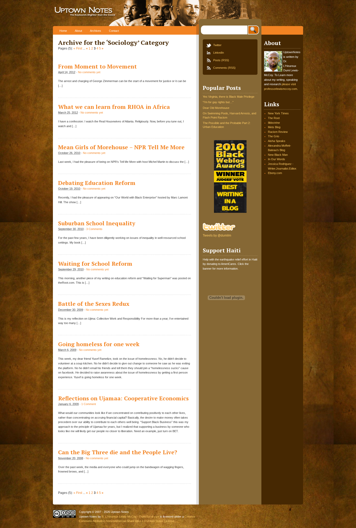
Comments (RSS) (224, 67)
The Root (274, 118)
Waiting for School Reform (95, 263)
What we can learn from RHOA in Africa (114, 106)
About (78, 30)
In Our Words (276, 159)
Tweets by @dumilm (217, 235)
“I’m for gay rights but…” (218, 102)
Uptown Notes (102, 13)
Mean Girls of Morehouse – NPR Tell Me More (121, 147)
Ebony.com (275, 173)
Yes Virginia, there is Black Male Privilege (228, 96)
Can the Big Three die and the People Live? (117, 452)
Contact (114, 30)
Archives (95, 30)
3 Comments (94, 229)
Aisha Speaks (276, 140)
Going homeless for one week (98, 344)
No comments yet (89, 72)
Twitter (217, 45)
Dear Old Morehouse (216, 107)
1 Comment (88, 404)
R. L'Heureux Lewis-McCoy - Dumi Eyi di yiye (130, 516)
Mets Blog (274, 127)
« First (77, 48)
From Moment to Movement (97, 66)
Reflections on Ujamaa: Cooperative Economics (123, 398)
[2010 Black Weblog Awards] (230, 212)
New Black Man (278, 154)
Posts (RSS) (221, 60)
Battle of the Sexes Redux (93, 303)
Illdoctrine (274, 122)
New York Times (278, 113)
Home (63, 30)
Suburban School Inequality (96, 223)
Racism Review (278, 131)
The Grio (273, 136)
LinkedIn (218, 52)
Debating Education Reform (97, 183)
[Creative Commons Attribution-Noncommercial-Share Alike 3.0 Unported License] (64, 517)
